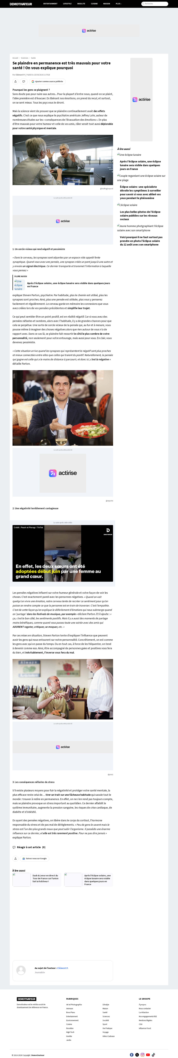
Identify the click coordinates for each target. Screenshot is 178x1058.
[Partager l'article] (15, 81)
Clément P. (20, 74)
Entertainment (50, 4)
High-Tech (70, 1032)
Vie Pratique (107, 1028)
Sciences (24, 58)
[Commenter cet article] (24, 81)
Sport (105, 1024)
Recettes (69, 1028)
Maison (106, 4)
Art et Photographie (74, 1004)
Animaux (69, 1008)
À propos (142, 1004)
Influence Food (145, 1028)
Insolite (81, 4)
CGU (140, 1024)
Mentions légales (145, 1020)
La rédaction (144, 1012)
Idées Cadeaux (109, 1036)
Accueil (15, 58)
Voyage (106, 1032)
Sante (33, 58)
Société (106, 1020)
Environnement (72, 1020)
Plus (118, 4)
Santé (105, 1012)
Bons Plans (70, 1012)
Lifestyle (67, 4)
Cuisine (94, 4)
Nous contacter (145, 1008)
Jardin (68, 1040)
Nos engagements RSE (148, 1016)
